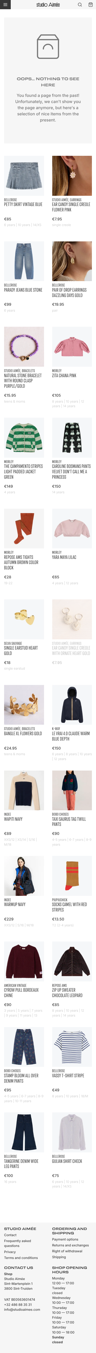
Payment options (65, 1240)
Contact (10, 1235)
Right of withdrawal (67, 1251)
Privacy (10, 1252)
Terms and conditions (21, 1258)
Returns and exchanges (70, 1245)
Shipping (59, 1257)
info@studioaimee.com (22, 1310)
